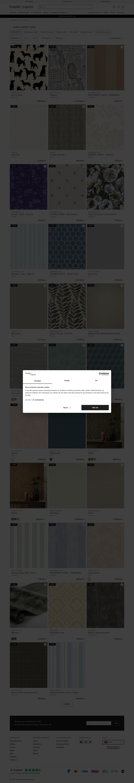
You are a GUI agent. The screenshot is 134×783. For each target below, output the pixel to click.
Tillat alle (95, 407)
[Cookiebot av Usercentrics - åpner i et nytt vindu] (100, 374)
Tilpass (65, 407)
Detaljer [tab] (67, 380)
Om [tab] (96, 380)
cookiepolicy (39, 400)
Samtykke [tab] (37, 381)
